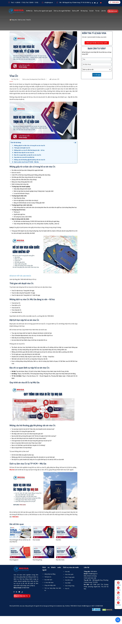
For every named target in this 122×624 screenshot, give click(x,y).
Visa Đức (58, 540)
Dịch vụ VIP (75, 11)
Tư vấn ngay (96, 75)
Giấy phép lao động (49, 574)
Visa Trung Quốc (70, 577)
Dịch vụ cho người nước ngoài (43, 11)
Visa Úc (67, 588)
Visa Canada (36, 540)
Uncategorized (33, 79)
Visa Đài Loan (69, 580)
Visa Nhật (68, 583)
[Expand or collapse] (74, 143)
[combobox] (97, 69)
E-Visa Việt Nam (48, 582)
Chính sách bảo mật (90, 578)
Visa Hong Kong (37, 560)
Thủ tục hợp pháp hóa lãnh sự (52, 589)
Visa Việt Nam (48, 579)
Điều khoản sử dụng (90, 576)
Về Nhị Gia (29, 11)
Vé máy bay (84, 11)
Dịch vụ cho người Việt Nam (62, 11)
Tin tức (97, 11)
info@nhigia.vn (48, 2)
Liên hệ (103, 11)
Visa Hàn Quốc (60, 560)
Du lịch (91, 11)
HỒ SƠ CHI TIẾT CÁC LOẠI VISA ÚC (20, 276)
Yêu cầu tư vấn (112, 11)
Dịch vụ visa (25, 79)
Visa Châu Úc (41, 79)
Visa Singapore (14, 560)
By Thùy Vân (15, 79)
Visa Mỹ (67, 571)
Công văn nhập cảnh (50, 585)
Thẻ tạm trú (47, 577)
